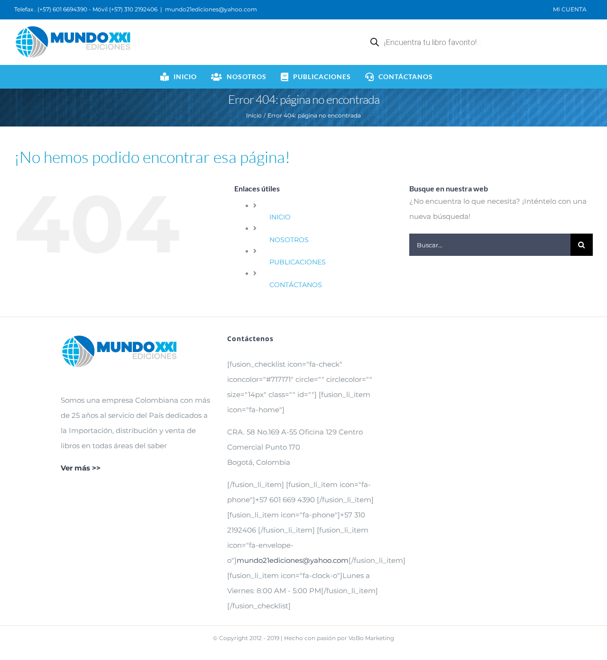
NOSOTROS (289, 239)
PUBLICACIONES (297, 262)
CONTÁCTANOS (295, 284)
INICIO (280, 217)
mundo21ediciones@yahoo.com (211, 9)
